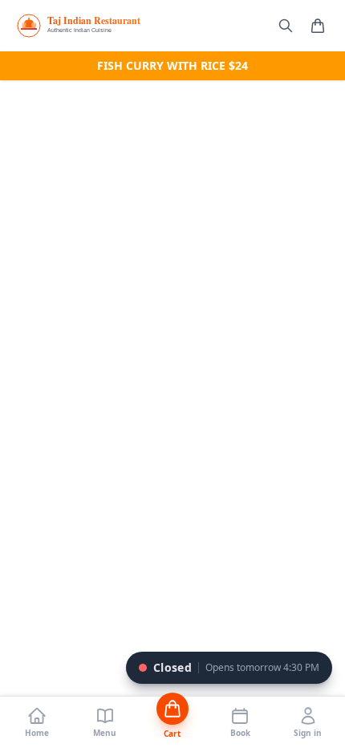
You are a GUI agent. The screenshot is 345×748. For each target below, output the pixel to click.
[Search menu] (285, 25)
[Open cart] (317, 25)
